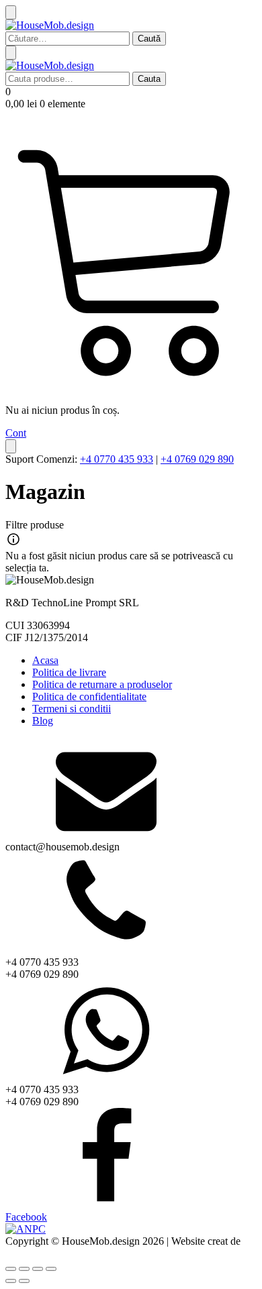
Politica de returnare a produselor (102, 684)
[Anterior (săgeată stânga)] (10, 1281)
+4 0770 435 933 (116, 459)
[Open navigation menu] (10, 53)
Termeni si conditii (71, 708)
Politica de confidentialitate (89, 696)
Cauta (149, 79)
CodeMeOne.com (43, 1253)
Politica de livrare (69, 672)
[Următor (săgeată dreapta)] (24, 1281)
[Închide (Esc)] (51, 1269)
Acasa (45, 660)
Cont (15, 433)
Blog (42, 720)
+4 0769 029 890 (197, 459)
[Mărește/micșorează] (10, 1269)
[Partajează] (37, 1269)
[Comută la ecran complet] (24, 1269)
